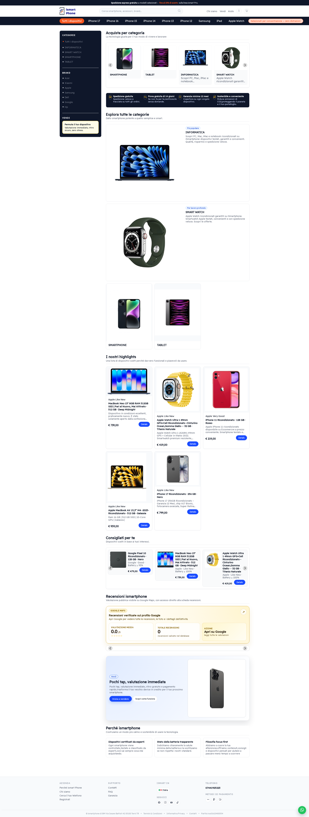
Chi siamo (212, 11)
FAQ (110, 791)
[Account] (239, 11)
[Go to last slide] (110, 568)
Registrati (65, 799)
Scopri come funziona (145, 699)
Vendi (223, 11)
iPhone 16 (112, 21)
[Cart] (246, 11)
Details (144, 424)
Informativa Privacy (176, 813)
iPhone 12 (186, 21)
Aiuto (231, 11)
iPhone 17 (94, 21)
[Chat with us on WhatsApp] (302, 810)
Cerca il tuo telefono (71, 795)
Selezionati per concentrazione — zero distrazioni (276, 21)
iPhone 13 (168, 21)
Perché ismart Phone (71, 787)
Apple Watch (236, 21)
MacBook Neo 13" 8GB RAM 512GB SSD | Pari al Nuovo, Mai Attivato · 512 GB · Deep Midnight (128, 406)
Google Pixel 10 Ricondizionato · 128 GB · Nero (137, 556)
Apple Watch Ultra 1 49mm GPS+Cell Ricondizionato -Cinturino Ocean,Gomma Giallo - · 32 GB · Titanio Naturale (177, 424)
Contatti (112, 787)
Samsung (204, 21)
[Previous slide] (110, 65)
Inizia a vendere (120, 699)
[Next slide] (245, 65)
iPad (219, 21)
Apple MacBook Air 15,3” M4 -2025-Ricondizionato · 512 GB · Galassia (128, 512)
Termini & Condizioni (152, 813)
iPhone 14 (149, 21)
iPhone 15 (131, 21)
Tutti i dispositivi (72, 21)
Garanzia (112, 795)
